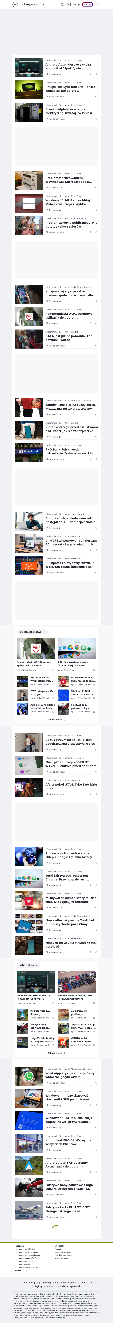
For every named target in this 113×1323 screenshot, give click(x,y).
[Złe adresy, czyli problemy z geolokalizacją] (63, 1015)
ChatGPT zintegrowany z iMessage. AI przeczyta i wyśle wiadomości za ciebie (71, 544)
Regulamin (60, 1282)
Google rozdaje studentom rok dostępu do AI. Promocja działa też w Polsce (71, 522)
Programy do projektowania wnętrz (27, 1255)
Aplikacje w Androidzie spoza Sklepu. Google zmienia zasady (42, 706)
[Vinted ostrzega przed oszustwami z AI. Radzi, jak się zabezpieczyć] (29, 430)
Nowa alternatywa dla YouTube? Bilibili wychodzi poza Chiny (70, 922)
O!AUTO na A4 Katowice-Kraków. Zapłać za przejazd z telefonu (82, 1040)
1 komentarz (54, 323)
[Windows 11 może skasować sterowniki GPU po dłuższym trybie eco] (29, 1098)
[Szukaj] (62, 4)
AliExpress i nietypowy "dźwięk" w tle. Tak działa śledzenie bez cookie (69, 566)
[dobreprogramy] (34, 4)
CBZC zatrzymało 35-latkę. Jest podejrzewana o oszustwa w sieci (41, 693)
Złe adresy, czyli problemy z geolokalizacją (79, 1012)
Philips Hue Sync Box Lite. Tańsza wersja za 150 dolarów (70, 89)
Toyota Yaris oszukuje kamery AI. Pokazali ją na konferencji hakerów (83, 1026)
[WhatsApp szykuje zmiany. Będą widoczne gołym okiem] (29, 1076)
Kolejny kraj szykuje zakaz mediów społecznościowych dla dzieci (69, 295)
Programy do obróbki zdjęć (24, 1249)
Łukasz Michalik (78, 1017)
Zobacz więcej (55, 719)
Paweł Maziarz (71, 331)
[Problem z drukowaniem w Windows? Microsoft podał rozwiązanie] (29, 180)
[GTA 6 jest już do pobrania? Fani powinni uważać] (29, 339)
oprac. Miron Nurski (74, 536)
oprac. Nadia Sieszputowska (78, 287)
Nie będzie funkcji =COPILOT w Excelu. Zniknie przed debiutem (70, 764)
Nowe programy (20, 1270)
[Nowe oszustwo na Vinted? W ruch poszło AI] (29, 945)
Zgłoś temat (86, 1282)
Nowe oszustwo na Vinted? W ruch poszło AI (71, 944)
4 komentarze (55, 210)
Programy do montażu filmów (25, 1258)
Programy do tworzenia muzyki (26, 1252)
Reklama (72, 1282)
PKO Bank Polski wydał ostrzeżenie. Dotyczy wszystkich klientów (69, 453)
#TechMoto (27, 965)
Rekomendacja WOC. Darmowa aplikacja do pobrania (68, 315)
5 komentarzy (55, 1105)
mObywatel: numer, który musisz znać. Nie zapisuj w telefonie (83, 679)
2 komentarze (55, 74)
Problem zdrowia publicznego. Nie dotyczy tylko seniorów (71, 224)
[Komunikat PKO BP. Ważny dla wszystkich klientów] (29, 1143)
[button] (97, 4)
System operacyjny (62, 1258)
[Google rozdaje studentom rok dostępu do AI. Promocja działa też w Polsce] (29, 521)
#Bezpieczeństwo (30, 631)
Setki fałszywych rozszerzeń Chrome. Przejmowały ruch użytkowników (73, 664)
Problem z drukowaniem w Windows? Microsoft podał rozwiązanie (67, 182)
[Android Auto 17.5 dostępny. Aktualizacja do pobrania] (22, 1015)
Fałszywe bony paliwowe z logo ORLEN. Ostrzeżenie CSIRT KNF (82, 706)
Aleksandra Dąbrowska (75, 218)
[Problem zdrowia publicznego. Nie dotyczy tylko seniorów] (29, 225)
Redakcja (47, 1282)
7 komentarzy (55, 436)
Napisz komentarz (57, 96)
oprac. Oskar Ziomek (74, 60)
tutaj (67, 1317)
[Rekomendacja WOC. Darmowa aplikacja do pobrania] (29, 316)
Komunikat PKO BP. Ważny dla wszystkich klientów (68, 1142)
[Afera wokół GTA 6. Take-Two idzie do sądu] (29, 787)
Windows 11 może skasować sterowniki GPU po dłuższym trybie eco (67, 1099)
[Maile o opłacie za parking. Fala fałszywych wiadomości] (77, 982)
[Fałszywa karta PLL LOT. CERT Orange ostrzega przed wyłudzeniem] (29, 1210)
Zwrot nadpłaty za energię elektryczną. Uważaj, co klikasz (68, 111)
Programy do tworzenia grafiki (26, 1267)
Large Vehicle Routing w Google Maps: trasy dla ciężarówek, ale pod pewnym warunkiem (42, 1040)
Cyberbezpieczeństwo (63, 1255)
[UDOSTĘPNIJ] (95, 74)
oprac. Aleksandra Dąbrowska (78, 400)
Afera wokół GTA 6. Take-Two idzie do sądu (71, 786)
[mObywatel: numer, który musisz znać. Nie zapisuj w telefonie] (63, 681)
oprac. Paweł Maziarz (74, 514)
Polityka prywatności (43, 1286)
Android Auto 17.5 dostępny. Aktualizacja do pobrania (40, 1012)
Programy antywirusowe (23, 1261)
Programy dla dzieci (22, 1264)
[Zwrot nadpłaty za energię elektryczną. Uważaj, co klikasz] (29, 112)
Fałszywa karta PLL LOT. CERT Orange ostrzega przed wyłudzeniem (67, 1211)
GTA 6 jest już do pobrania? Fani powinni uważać (69, 338)
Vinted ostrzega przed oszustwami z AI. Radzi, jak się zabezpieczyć (71, 429)
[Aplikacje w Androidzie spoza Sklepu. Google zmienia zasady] (22, 709)
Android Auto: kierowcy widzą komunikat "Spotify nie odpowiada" (68, 68)
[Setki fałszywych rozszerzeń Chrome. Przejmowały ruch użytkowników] (77, 648)
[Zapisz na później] (90, 74)
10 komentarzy (55, 187)
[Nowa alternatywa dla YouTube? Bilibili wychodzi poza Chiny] (29, 923)
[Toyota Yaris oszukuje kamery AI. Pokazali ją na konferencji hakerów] (63, 1028)
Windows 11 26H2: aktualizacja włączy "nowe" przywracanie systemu (83, 693)
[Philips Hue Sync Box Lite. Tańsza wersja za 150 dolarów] (29, 89)
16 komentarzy (55, 907)
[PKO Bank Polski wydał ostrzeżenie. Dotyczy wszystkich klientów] (29, 452)
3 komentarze (55, 550)
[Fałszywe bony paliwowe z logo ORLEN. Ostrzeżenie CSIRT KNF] (63, 709)
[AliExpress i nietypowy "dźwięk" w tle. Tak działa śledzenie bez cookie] (29, 565)
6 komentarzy (55, 749)
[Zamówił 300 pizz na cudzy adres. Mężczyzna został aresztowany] (29, 407)
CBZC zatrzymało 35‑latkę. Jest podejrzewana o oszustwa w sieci (70, 742)
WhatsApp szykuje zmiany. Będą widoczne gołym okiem (69, 1075)
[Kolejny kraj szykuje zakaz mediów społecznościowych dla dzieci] (29, 294)
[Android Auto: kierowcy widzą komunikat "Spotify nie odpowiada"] (29, 67)
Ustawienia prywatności (69, 1286)
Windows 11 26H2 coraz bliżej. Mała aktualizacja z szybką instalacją (68, 204)
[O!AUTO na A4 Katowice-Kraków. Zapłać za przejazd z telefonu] (63, 1042)
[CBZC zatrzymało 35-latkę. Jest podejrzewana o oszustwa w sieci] (22, 695)
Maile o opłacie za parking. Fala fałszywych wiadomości (75, 997)
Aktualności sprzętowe (63, 1252)
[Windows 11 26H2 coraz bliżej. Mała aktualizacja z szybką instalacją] (29, 203)
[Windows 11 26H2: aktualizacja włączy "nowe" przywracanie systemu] (63, 695)
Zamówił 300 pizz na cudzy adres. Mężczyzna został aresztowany (70, 407)
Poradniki (58, 1249)
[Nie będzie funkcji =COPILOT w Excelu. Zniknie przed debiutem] (29, 765)
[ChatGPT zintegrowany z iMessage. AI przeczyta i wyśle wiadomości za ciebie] (29, 543)
